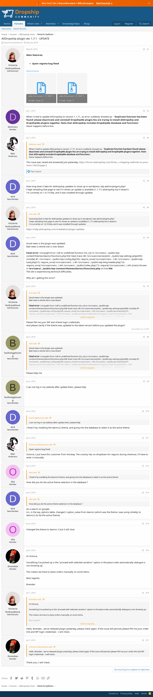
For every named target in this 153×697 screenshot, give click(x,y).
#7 (148, 286)
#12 (147, 466)
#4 (148, 180)
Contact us (113, 693)
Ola (13, 481)
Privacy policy (126, 693)
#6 (148, 237)
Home (7, 23)
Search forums (19, 28)
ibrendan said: (35, 599)
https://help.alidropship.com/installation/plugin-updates (55, 229)
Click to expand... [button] (87, 317)
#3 (148, 137)
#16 (147, 592)
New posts (6, 28)
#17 (147, 640)
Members (51, 23)
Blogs (87, 23)
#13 (147, 492)
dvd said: (33, 214)
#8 (148, 337)
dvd (13, 196)
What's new (33, 23)
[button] (41, 23)
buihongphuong (12, 354)
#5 (148, 207)
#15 (147, 550)
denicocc (13, 126)
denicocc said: (35, 144)
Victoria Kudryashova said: (40, 444)
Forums (18, 23)
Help (137, 693)
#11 (147, 438)
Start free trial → (104, 3)
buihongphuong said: (38, 417)
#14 (147, 523)
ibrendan (13, 566)
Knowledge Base (70, 23)
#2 (148, 111)
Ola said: (32, 499)
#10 (147, 411)
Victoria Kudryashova (13, 42)
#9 (148, 381)
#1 (148, 49)
